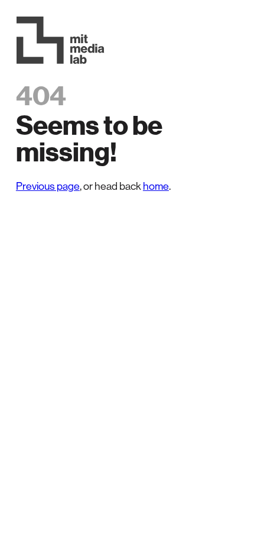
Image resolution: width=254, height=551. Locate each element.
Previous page (48, 186)
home (156, 186)
